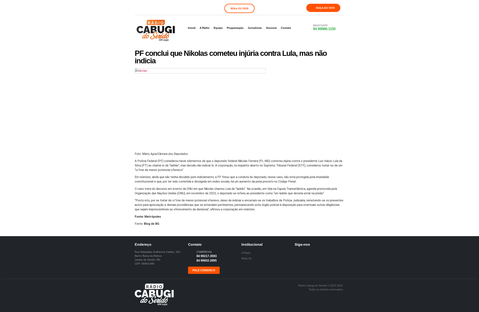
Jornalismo (255, 27)
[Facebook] (140, 7)
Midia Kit (246, 258)
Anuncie (271, 27)
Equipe (218, 27)
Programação (235, 27)
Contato (286, 27)
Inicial (192, 27)
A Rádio (205, 27)
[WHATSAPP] (308, 27)
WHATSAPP (320, 25)
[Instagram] (147, 7)
